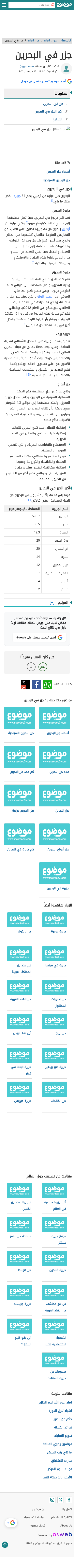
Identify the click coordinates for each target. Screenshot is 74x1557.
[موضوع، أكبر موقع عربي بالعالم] (64, 6)
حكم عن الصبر (63, 1419)
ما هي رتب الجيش (59, 1452)
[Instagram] (52, 1500)
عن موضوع (38, 1509)
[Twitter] (60, 1500)
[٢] (27, 222)
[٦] (27, 374)
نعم (42, 667)
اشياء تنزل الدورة (60, 1411)
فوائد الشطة (63, 1427)
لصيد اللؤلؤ (44, 296)
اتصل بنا (67, 1509)
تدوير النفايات (62, 1436)
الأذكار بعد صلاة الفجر (57, 1477)
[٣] (33, 262)
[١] (52, 200)
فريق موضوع (37, 1525)
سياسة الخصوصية (34, 1517)
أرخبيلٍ (66, 229)
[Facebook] (69, 1500)
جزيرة (17, 196)
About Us (66, 1525)
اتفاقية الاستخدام (61, 1517)
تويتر (25, 684)
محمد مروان (27, 66)
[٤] (24, 324)
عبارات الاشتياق (61, 1461)
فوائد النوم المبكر (60, 1469)
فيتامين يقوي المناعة (57, 1444)
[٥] (30, 374)
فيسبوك (36, 684)
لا (31, 667)
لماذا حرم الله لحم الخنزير (55, 1402)
